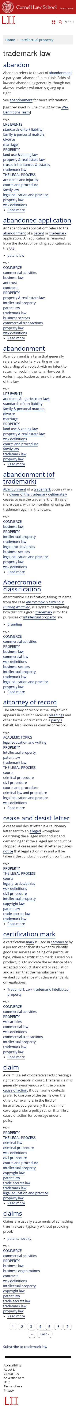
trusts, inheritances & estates (26, 164)
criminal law (12, 1142)
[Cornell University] (8, 6)
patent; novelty (19, 1238)
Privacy (9, 1390)
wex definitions (15, 205)
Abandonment (14, 489)
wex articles (12, 1021)
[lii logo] (8, 19)
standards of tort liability (22, 129)
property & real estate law (24, 159)
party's (56, 720)
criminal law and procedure (25, 792)
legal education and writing (24, 742)
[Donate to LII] (54, 22)
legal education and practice (25, 195)
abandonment (60, 72)
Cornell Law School (35, 6)
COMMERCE (12, 267)
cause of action (15, 1090)
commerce (59, 942)
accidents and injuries (20, 179)
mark (30, 942)
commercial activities (20, 272)
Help (7, 1382)
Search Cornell (67, 8)
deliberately (57, 494)
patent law (15, 255)
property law (13, 200)
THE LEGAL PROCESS (19, 174)
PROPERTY (11, 149)
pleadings (56, 715)
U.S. (12, 248)
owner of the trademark (28, 494)
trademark (57, 233)
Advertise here (14, 1378)
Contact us (11, 1374)
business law (13, 277)
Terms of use (13, 1386)
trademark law (14, 169)
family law (11, 189)
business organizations (21, 1271)
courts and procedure (20, 184)
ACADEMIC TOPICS (17, 737)
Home (10, 40)
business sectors (16, 318)
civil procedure (15, 782)
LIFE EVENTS (12, 124)
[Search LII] (60, 22)
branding (14, 624)
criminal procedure (18, 777)
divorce (9, 139)
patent (39, 233)
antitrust (10, 282)
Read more (16, 210)
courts (8, 772)
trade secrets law (16, 913)
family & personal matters (24, 134)
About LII (10, 1369)
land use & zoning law (20, 154)
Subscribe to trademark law (25, 1346)
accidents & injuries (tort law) (26, 398)
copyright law (13, 903)
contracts (10, 287)
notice (8, 851)
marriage (10, 144)
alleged (35, 831)
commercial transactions (23, 323)
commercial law (15, 656)
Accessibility (12, 1365)
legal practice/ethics (19, 546)
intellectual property (37, 40)
